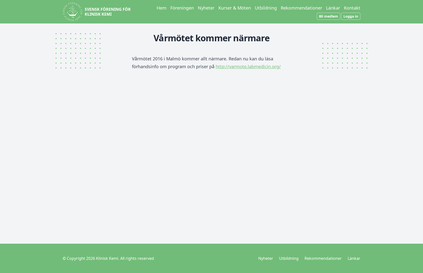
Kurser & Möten (234, 8)
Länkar (333, 8)
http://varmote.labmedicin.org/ (248, 66)
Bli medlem (328, 16)
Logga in (350, 16)
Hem (161, 8)
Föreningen (182, 8)
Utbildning (266, 8)
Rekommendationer (301, 8)
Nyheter (206, 8)
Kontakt (352, 8)
